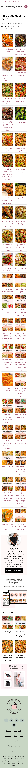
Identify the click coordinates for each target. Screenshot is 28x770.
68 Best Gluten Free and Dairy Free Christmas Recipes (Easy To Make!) (7, 174)
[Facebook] (6, 720)
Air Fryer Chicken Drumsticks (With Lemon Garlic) (7, 223)
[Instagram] (22, 720)
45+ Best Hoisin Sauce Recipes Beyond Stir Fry (20, 51)
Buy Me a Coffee (14, 741)
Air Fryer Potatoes (21, 198)
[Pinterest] (17, 720)
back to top (15, 751)
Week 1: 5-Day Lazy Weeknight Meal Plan (20, 526)
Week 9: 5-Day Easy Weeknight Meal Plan (20, 312)
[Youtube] (11, 720)
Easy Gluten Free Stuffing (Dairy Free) (20, 247)
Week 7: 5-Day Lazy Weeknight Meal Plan (20, 335)
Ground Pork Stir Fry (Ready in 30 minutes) (7, 247)
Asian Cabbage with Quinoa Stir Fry (7, 101)
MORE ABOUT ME (13, 570)
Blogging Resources (14, 746)
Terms (15, 736)
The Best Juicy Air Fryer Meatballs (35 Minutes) (7, 200)
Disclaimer (8, 736)
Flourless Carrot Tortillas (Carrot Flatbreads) (7, 526)
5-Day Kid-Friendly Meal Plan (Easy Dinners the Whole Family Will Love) (21, 365)
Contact (8, 731)
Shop (21, 736)
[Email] (14, 725)
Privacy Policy (18, 731)
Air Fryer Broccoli (20, 122)
